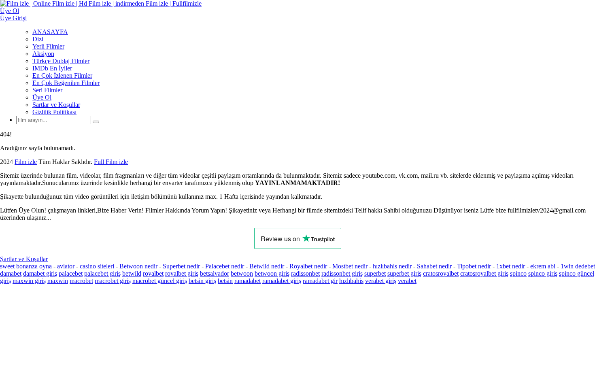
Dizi (37, 39)
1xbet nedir (510, 266)
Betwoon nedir (138, 266)
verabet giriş (380, 280)
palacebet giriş (102, 273)
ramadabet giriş (281, 280)
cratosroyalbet (441, 273)
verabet (407, 280)
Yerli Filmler (48, 46)
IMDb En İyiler (52, 68)
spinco (518, 273)
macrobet (81, 280)
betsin (225, 280)
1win (567, 266)
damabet (10, 273)
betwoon (242, 273)
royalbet (153, 273)
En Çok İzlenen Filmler (62, 75)
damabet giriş (40, 273)
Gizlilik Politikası (54, 111)
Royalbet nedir (308, 266)
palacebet (71, 273)
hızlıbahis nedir (392, 266)
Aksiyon (43, 53)
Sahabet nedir (434, 266)
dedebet (585, 266)
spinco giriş (542, 273)
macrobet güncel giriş (159, 280)
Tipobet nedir (474, 266)
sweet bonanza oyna (26, 266)
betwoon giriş (272, 273)
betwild (131, 273)
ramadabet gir (320, 280)
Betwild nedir (266, 266)
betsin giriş (202, 280)
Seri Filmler (47, 90)
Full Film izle (111, 161)
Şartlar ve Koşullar (56, 104)
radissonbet (305, 273)
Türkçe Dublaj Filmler (60, 60)
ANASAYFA (50, 31)
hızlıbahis (351, 280)
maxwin (57, 280)
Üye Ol (41, 97)
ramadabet (247, 280)
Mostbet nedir (350, 266)
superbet (375, 273)
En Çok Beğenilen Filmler (66, 82)
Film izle (26, 161)
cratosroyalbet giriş (484, 273)
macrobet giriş (113, 280)
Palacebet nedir (224, 266)
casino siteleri (97, 266)
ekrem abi (542, 266)
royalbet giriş (181, 273)
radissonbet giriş (342, 273)
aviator (65, 266)
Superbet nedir (181, 266)
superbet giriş (404, 273)
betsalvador (214, 273)
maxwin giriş (29, 280)
